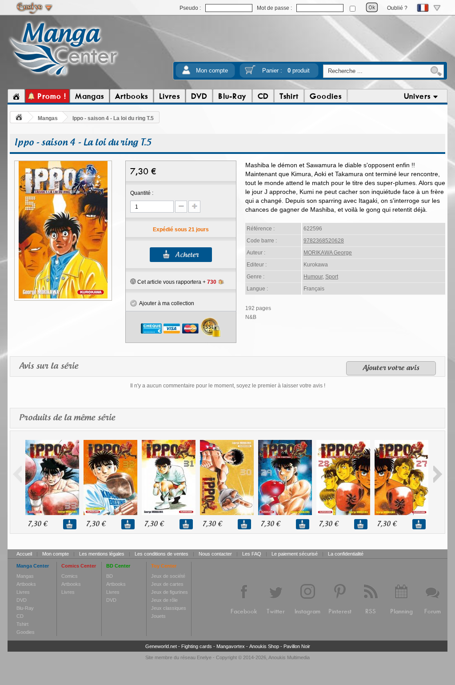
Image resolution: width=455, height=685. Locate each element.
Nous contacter (215, 553)
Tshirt (22, 624)
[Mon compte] (186, 72)
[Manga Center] (64, 77)
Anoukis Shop (264, 646)
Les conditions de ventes (161, 553)
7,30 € (37, 524)
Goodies (25, 632)
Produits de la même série (67, 418)
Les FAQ (251, 553)
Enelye (204, 657)
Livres (23, 592)
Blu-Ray (25, 608)
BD (109, 576)
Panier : (286, 70)
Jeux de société (168, 576)
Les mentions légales (101, 553)
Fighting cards (196, 646)
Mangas (48, 118)
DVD (21, 600)
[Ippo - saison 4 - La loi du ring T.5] (63, 297)
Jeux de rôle (164, 600)
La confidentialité (345, 553)
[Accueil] (16, 96)
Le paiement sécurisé (294, 553)
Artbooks (26, 584)
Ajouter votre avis (391, 368)
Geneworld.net (161, 646)
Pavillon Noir (296, 646)
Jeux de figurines (169, 592)
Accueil (24, 553)
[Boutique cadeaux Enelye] (133, 281)
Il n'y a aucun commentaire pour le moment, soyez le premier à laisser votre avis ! (227, 386)
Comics (69, 576)
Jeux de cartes (167, 584)
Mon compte (212, 70)
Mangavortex (230, 646)
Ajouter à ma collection (165, 303)
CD (20, 616)
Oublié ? (397, 8)
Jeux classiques (168, 608)
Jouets (158, 616)
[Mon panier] (250, 72)
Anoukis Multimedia (289, 657)
